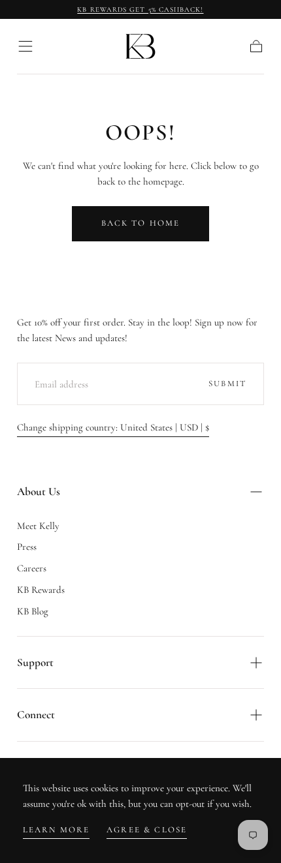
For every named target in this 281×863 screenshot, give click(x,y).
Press (27, 547)
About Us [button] (38, 491)
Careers (31, 568)
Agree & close (147, 830)
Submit (227, 383)
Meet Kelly (38, 526)
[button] (25, 46)
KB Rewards (41, 590)
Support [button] (35, 662)
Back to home (140, 223)
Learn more (56, 830)
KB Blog (32, 611)
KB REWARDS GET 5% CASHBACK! (140, 9)
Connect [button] (36, 714)
